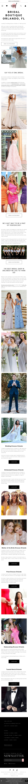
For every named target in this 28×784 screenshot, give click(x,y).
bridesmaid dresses (15, 83)
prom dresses (22, 83)
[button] (2, 5)
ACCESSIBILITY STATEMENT (16, 774)
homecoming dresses (5, 85)
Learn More (14, 487)
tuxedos (23, 85)
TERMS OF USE (14, 775)
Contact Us (23, 772)
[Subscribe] (23, 760)
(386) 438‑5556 (8, 721)
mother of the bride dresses (16, 85)
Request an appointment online (7, 285)
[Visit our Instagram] (13, 770)
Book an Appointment (9, 43)
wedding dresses (14, 82)
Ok (26, 780)
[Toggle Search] (21, 5)
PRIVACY (6, 774)
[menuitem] (14, 1)
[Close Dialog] (1, 781)
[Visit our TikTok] (17, 770)
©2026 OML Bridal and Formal (9, 772)
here (17, 782)
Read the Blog (8, 744)
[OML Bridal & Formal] (14, 5)
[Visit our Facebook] (10, 770)
